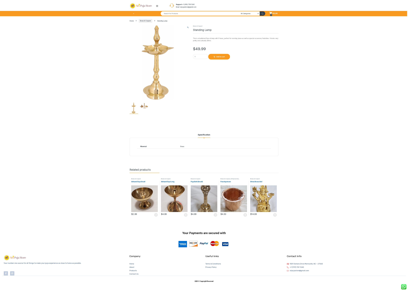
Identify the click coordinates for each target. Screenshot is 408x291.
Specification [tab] (204, 135)
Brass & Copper (145, 21)
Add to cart (220, 57)
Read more (156, 215)
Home (132, 21)
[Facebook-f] (6, 273)
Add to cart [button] (186, 215)
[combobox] (200, 13)
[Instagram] (12, 273)
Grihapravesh (235, 179)
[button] (188, 27)
